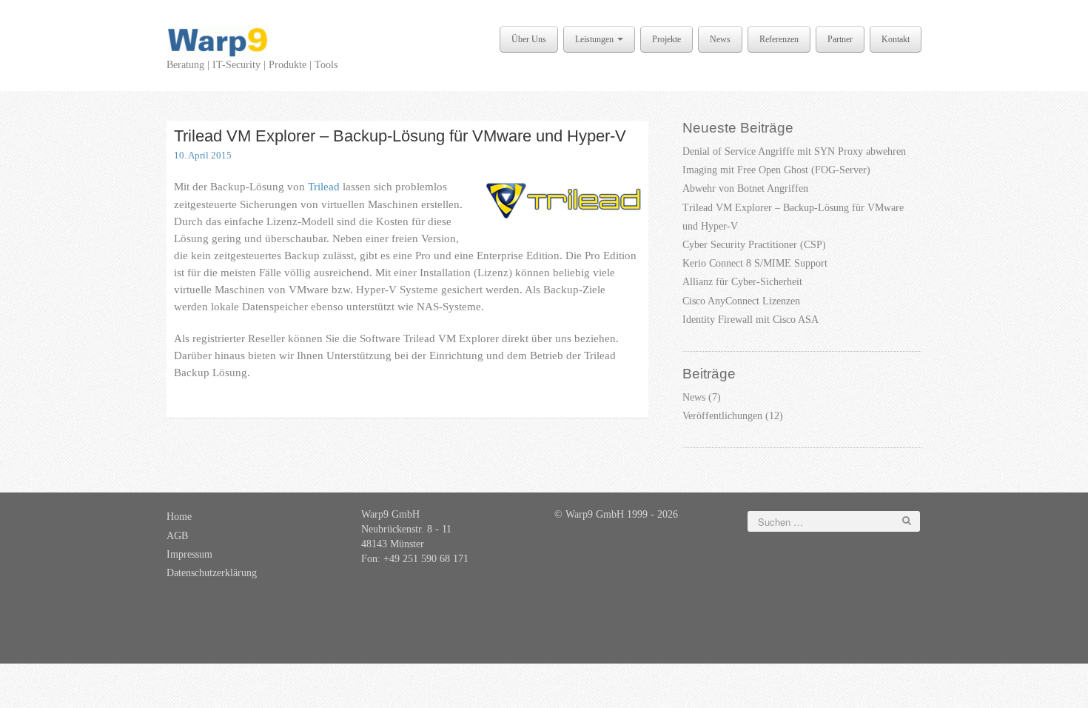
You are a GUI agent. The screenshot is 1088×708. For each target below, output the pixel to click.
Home (179, 516)
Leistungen (595, 39)
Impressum (189, 554)
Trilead (324, 186)
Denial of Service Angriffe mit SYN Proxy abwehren (794, 151)
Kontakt (896, 39)
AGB (177, 535)
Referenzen (779, 39)
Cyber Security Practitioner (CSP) (754, 244)
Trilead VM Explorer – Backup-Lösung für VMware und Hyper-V (400, 136)
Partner (840, 39)
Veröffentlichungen (722, 415)
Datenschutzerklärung (212, 572)
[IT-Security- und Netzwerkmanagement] (218, 41)
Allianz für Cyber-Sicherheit (742, 281)
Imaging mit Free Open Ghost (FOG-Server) (776, 170)
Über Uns (528, 39)
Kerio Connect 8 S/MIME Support (754, 263)
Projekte (666, 39)
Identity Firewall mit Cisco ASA (750, 319)
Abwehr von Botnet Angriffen (745, 188)
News (720, 39)
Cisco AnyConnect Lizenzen (741, 301)
